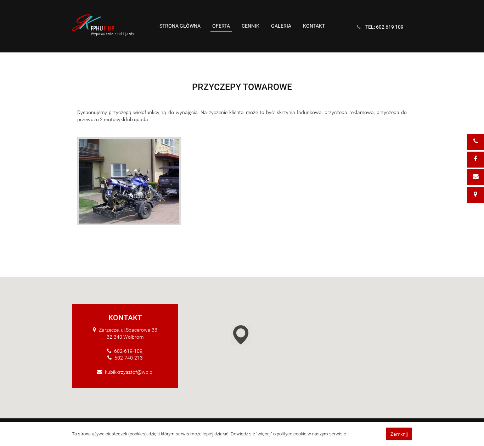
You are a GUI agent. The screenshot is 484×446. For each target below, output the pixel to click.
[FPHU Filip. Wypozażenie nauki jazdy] (104, 27)
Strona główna (180, 26)
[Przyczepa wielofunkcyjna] (129, 181)
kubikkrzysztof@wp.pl (129, 372)
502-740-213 (128, 358)
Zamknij (399, 434)
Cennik (250, 26)
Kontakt (314, 26)
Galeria (281, 26)
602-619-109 (128, 351)
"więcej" (264, 433)
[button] (252, 336)
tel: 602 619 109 (384, 27)
